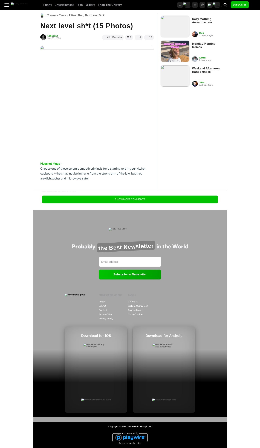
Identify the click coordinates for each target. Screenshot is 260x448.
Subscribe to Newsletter (130, 274)
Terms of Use (105, 314)
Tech (79, 4)
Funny (47, 4)
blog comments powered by (59, 192)
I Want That (76, 15)
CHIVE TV (133, 301)
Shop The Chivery (110, 4)
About (102, 301)
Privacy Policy (106, 318)
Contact (103, 310)
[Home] (42, 15)
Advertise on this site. (130, 443)
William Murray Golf (138, 306)
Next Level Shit (94, 15)
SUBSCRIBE (240, 4)
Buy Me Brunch (135, 310)
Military (90, 4)
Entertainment (64, 4)
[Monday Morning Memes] (175, 51)
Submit (102, 306)
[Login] (255, 5)
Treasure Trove (56, 15)
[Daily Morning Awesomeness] (175, 26)
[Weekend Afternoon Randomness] (175, 76)
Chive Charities (135, 314)
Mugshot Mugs (50, 163)
